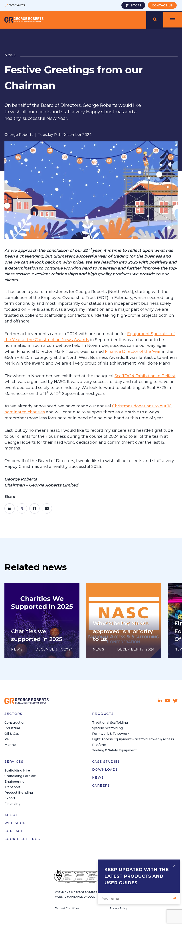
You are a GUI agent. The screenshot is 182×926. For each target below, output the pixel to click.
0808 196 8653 (17, 5)
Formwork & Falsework (110, 734)
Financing (12, 804)
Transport (12, 787)
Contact (13, 831)
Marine (10, 745)
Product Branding (18, 793)
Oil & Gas (11, 734)
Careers (101, 785)
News (98, 777)
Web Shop (15, 823)
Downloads (105, 770)
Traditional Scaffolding (110, 723)
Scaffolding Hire (17, 770)
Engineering (14, 781)
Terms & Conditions (67, 908)
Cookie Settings (22, 839)
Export (9, 798)
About (11, 815)
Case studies (106, 762)
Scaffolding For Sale (20, 776)
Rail (7, 739)
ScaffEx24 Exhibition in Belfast (145, 375)
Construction (15, 723)
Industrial (12, 728)
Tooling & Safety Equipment (114, 750)
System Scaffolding (107, 728)
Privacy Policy (118, 908)
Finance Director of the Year (133, 351)
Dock (91, 896)
